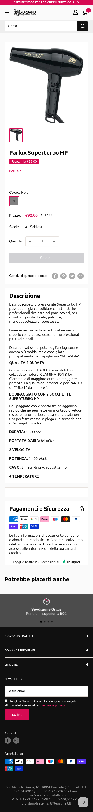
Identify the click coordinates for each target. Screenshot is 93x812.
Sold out (46, 258)
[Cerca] (82, 26)
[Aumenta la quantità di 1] (54, 241)
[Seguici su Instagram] (16, 740)
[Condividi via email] (80, 275)
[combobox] (41, 26)
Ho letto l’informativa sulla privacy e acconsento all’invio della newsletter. (41, 703)
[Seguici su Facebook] (8, 740)
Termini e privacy (53, 705)
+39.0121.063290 (54, 791)
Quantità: (16, 241)
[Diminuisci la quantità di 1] (30, 241)
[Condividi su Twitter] (72, 275)
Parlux (15, 171)
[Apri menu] (7, 12)
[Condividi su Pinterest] (63, 275)
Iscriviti (16, 715)
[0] (85, 12)
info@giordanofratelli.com (46, 795)
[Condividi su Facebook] (55, 275)
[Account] (75, 12)
